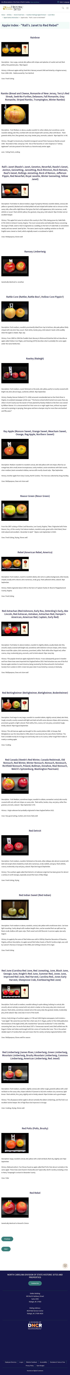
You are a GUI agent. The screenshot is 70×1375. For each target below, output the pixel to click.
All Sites (9, 15)
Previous (7, 1239)
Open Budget (40, 1366)
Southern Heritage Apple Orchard (36, 15)
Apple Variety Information (11, 18)
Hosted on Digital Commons (35, 1371)
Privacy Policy (30, 1366)
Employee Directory (10, 1362)
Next (6, 1249)
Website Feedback (31, 1362)
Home (3, 15)
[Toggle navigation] (67, 8)
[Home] (13, 6)
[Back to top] (65, 1266)
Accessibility (43, 1362)
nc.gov (21, 1362)
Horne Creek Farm (19, 15)
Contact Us (35, 1283)
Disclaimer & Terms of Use (57, 1362)
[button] (62, 8)
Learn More (51, 15)
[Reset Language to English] (58, 2)
